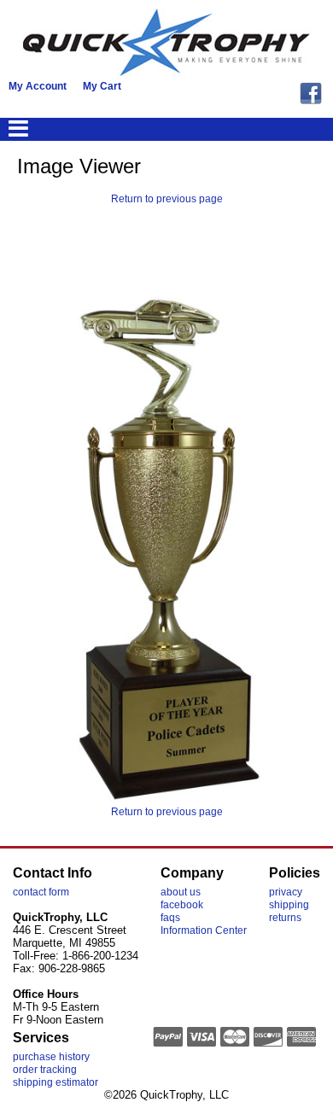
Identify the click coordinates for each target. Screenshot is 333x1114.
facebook (182, 905)
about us (181, 892)
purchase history (51, 1057)
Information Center (204, 930)
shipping (289, 905)
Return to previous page (167, 199)
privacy (285, 892)
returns (285, 918)
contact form (41, 892)
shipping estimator (55, 1082)
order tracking (45, 1070)
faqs (170, 918)
